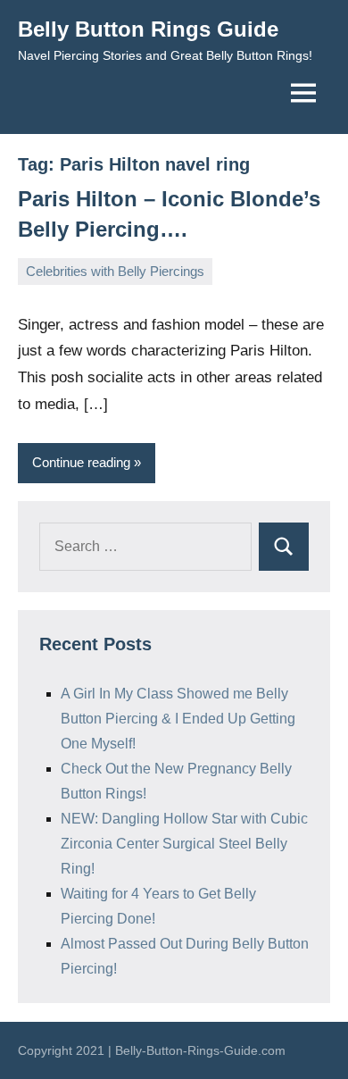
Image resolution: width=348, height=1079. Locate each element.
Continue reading (81, 462)
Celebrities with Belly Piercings (115, 271)
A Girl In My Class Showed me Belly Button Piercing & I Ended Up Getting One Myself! (178, 718)
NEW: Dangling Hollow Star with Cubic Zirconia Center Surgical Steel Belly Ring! (184, 843)
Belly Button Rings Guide (148, 29)
